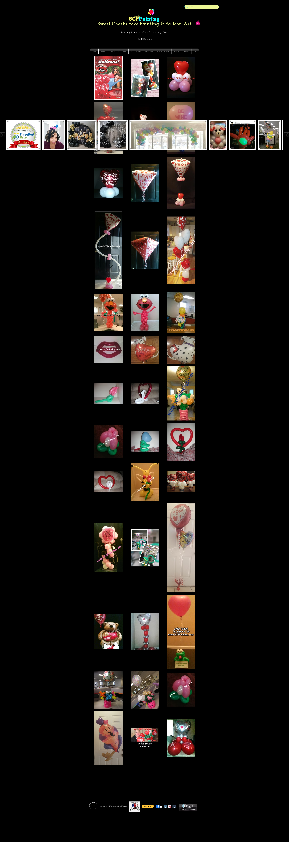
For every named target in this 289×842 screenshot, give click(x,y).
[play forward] (286, 135)
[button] (198, 22)
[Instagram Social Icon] (165, 806)
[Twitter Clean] (161, 806)
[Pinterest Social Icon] (169, 806)
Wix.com (124, 806)
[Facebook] (158, 806)
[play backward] (2, 135)
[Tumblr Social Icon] (174, 806)
